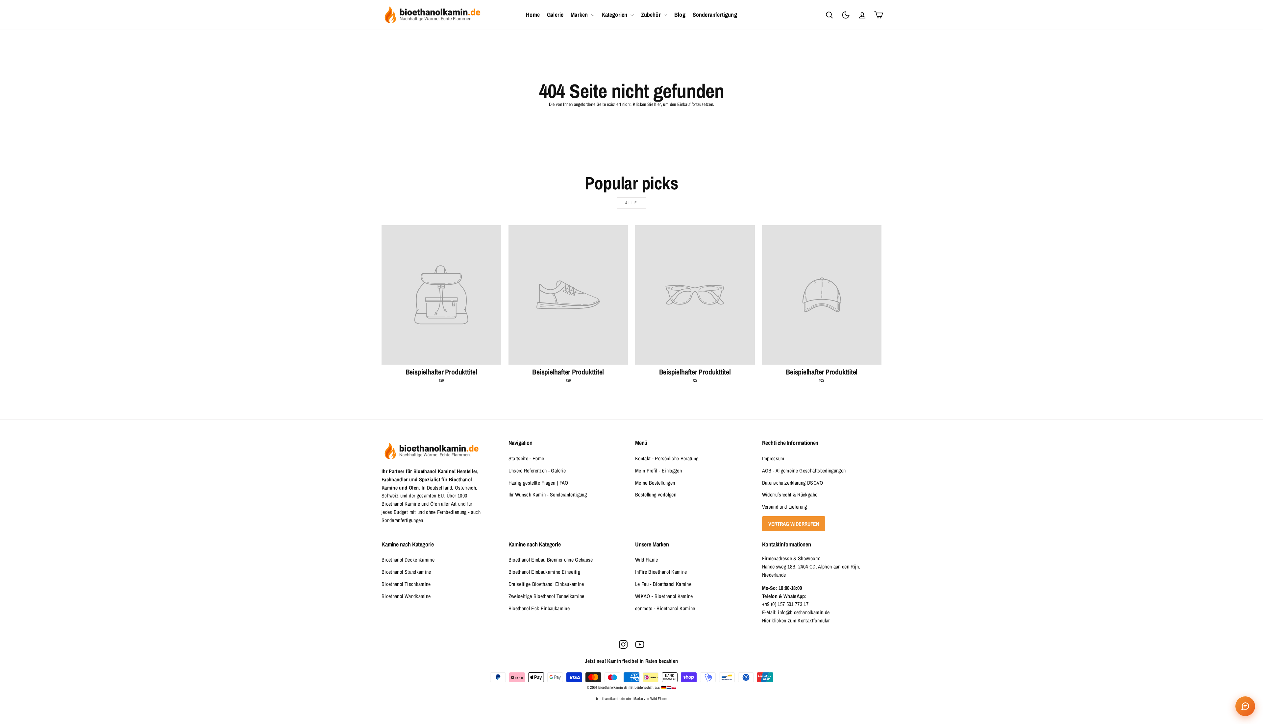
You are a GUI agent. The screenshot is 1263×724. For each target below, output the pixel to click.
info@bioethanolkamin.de (804, 612)
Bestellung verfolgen (655, 494)
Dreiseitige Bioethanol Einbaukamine (546, 584)
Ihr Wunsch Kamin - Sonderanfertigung (547, 494)
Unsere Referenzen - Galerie (537, 470)
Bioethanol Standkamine (406, 571)
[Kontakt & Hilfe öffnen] (1245, 706)
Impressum (773, 458)
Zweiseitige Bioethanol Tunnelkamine (546, 596)
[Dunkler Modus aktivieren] (846, 15)
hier (657, 104)
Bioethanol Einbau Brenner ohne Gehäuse (550, 559)
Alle (631, 202)
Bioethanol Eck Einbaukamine (539, 608)
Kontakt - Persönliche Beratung (667, 458)
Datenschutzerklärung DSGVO (792, 482)
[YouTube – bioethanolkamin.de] (640, 644)
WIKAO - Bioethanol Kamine (664, 596)
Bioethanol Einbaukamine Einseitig (544, 571)
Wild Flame (646, 559)
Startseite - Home (526, 458)
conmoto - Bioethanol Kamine (665, 608)
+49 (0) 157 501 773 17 (785, 604)
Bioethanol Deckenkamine (408, 559)
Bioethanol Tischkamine (406, 584)
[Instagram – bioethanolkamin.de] (623, 644)
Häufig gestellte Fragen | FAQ (538, 482)
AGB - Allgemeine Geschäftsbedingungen (804, 470)
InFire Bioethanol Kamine (661, 571)
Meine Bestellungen (655, 482)
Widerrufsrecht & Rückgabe (790, 494)
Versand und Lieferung (784, 506)
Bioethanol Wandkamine (406, 596)
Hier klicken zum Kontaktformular (796, 620)
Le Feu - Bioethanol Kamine (663, 584)
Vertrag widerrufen (793, 523)
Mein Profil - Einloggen (658, 470)
